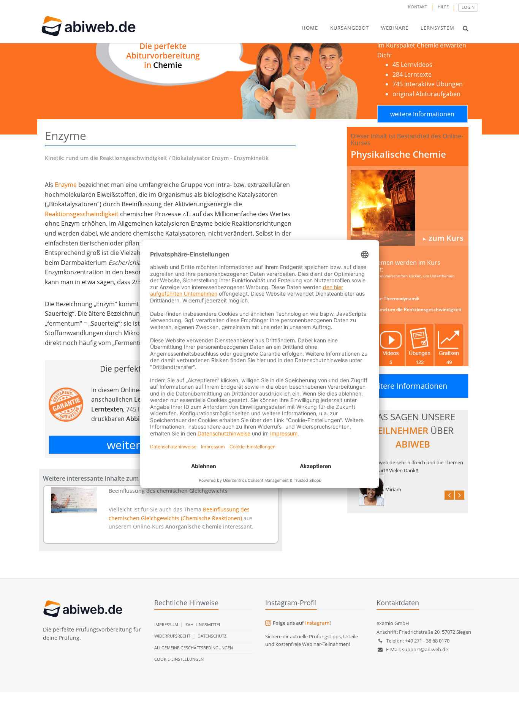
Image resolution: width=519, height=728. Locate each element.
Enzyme (66, 184)
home (310, 27)
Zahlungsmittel (203, 624)
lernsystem (437, 27)
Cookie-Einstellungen (179, 659)
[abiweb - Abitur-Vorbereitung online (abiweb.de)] (407, 208)
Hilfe (443, 6)
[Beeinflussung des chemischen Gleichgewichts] (74, 500)
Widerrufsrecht (172, 636)
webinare (394, 27)
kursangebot (349, 27)
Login (468, 7)
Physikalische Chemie (398, 154)
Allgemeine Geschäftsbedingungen (193, 647)
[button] (465, 28)
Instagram (317, 622)
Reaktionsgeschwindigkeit (82, 214)
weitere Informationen (422, 114)
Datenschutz (212, 636)
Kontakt (417, 6)
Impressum (166, 624)
